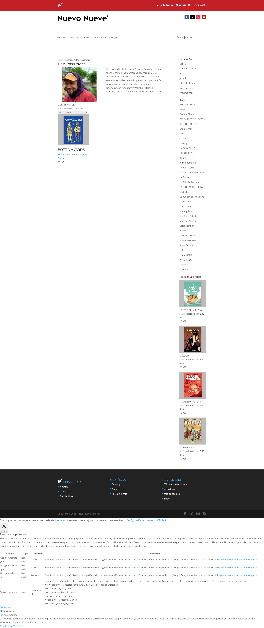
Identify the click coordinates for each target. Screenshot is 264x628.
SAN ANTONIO (187, 235)
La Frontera (185, 177)
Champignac (185, 128)
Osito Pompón (186, 225)
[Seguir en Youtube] (204, 17)
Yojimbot (184, 269)
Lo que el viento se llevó (191, 196)
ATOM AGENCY (187, 104)
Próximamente (187, 92)
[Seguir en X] (192, 17)
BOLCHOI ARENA (188, 123)
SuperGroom (186, 245)
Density (183, 143)
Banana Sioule (186, 114)
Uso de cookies (172, 493)
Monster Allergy (187, 220)
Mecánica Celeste (188, 216)
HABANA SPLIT (187, 148)
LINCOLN (184, 191)
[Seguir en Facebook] (187, 17)
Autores (85, 38)
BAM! (182, 109)
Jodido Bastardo (187, 162)
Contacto (64, 491)
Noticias (61, 38)
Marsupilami (185, 211)
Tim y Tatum (186, 254)
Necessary (8, 611)
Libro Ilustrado (187, 83)
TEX (181, 250)
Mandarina (185, 206)
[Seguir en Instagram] (198, 17)
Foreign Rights (115, 38)
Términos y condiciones (176, 484)
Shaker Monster (187, 240)
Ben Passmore (65, 154)
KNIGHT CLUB (186, 167)
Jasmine (183, 157)
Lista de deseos (165, 5)
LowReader (185, 201)
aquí (134, 559)
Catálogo (72, 38)
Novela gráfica (186, 88)
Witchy (182, 264)
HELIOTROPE (186, 153)
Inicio (60, 59)
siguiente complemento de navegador (237, 559)
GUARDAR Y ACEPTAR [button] (11, 626)
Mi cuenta (181, 5)
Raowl (182, 230)
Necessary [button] (5, 607)
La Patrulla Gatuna (189, 182)
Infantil (183, 73)
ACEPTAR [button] (161, 520)
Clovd (182, 133)
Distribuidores (67, 496)
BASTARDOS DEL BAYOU (192, 119)
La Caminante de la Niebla (192, 172)
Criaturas (184, 138)
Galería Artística (99, 38)
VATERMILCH (186, 259)
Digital (182, 63)
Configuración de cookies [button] (140, 520)
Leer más (60, 520)
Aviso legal (169, 489)
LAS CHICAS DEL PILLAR (191, 186)
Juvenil (182, 78)
